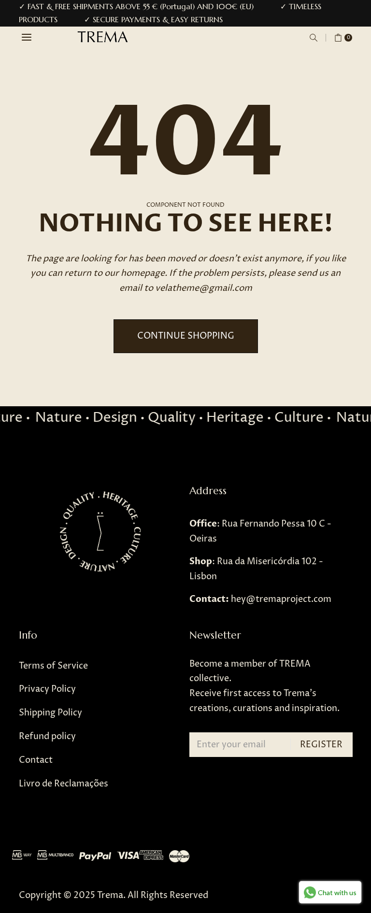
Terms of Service (53, 666)
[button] (313, 37)
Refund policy (47, 736)
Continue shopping (185, 336)
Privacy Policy (47, 689)
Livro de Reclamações (63, 784)
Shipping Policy (50, 713)
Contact (36, 760)
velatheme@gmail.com (203, 288)
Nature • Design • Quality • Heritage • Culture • (179, 418)
